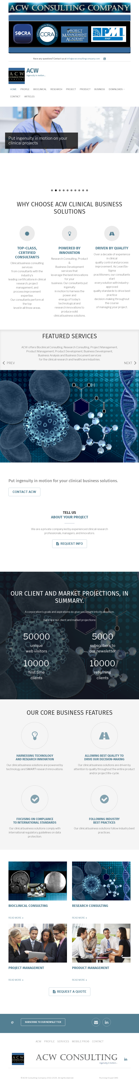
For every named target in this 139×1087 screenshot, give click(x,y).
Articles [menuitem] (29, 96)
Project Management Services (69, 437)
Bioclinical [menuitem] (40, 89)
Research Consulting (90, 906)
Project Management (26, 968)
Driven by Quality (111, 248)
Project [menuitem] (71, 89)
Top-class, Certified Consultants (27, 252)
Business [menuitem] (99, 89)
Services (63, 1041)
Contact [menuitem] (15, 96)
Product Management (90, 968)
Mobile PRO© (80, 1041)
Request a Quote (70, 993)
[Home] (16, 75)
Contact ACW (24, 492)
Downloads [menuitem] (115, 90)
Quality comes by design (31, 183)
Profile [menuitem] (25, 89)
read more (14, 918)
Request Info (71, 545)
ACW (32, 71)
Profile (49, 1041)
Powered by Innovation (69, 250)
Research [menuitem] (56, 89)
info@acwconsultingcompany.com (85, 59)
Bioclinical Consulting (28, 906)
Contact (98, 1041)
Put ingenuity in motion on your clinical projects (37, 140)
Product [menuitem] (85, 89)
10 (87, 190)
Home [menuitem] (13, 89)
